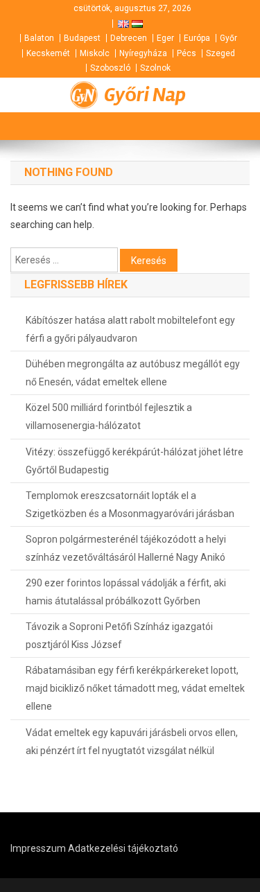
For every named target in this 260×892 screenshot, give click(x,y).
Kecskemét (48, 53)
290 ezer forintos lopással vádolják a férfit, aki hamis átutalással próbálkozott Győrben (126, 591)
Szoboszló (110, 68)
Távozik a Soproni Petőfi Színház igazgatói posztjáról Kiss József (119, 635)
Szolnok (155, 68)
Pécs (186, 53)
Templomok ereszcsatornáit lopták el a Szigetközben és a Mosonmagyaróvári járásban (130, 504)
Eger (165, 38)
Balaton (39, 38)
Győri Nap (145, 95)
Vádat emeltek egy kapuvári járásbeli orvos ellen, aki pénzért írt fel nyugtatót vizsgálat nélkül (132, 741)
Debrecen (128, 38)
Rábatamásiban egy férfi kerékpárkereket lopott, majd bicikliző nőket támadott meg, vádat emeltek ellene (135, 688)
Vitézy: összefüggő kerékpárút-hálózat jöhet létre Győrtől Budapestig (134, 460)
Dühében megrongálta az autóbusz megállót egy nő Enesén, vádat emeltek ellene (133, 372)
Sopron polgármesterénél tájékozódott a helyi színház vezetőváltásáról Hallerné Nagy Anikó (126, 548)
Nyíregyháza (143, 53)
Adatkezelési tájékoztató (123, 848)
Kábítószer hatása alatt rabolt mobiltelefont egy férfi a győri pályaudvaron (130, 329)
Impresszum (38, 848)
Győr (228, 38)
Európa (197, 38)
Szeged (220, 53)
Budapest (82, 38)
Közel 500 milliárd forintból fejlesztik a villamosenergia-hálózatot (109, 416)
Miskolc (95, 53)
